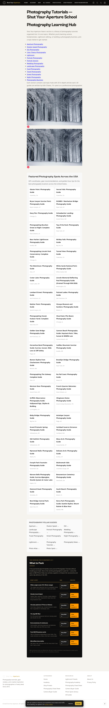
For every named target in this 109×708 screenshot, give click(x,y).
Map (39, 2)
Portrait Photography (34, 58)
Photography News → (72, 542)
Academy (33, 2)
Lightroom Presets (71, 679)
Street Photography (34, 74)
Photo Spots (57, 2)
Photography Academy (72, 682)
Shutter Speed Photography (37, 47)
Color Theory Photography (36, 52)
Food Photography (33, 69)
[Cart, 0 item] (93, 2)
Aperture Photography (35, 44)
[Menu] (104, 2)
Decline (70, 703)
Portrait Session (32, 61)
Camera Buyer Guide (50, 692)
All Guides (46, 2)
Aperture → (33, 526)
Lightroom (30, 55)
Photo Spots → (52, 548)
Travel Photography (34, 72)
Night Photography (34, 77)
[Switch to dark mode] (101, 2)
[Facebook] (104, 703)
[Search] (97, 2)
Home (26, 2)
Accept (78, 703)
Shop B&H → (63, 586)
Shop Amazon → (74, 586)
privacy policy (49, 704)
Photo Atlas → (34, 548)
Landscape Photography (35, 66)
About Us (90, 679)
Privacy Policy (91, 682)
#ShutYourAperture (81, 2)
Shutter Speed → (53, 526)
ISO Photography (33, 50)
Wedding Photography (35, 63)
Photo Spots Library (71, 692)
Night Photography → (72, 536)
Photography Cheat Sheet (52, 689)
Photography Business (35, 80)
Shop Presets (67, 2)
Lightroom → (34, 542)
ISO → (66, 526)
